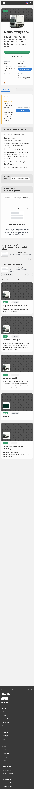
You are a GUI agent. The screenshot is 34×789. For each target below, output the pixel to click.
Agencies (22, 690)
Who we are (6, 712)
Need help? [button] (17, 202)
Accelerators (6, 746)
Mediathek (5, 722)
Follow (17, 52)
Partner (4, 726)
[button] (27, 3)
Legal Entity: (21, 73)
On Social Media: (8, 73)
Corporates (6, 743)
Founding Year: (8, 61)
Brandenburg (10, 83)
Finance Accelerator (8, 783)
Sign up (5, 699)
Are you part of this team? (21, 179)
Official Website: (22, 66)
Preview (25, 198)
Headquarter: (7, 66)
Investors (5, 739)
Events (4, 760)
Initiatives (5, 750)
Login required (25, 69)
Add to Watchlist (17, 56)
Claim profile (23, 110)
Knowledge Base (7, 719)
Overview (6, 90)
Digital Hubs (6, 753)
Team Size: (21, 61)
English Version (7, 770)
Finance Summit (7, 786)
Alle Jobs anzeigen (7, 274)
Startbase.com (5, 690)
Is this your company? (25, 90)
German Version (7, 774)
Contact (4, 715)
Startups (5, 736)
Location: (6, 81)
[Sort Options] (19, 208)
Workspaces (6, 757)
